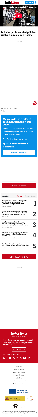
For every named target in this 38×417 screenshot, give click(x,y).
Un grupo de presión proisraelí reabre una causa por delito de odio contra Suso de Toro (15, 234)
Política (3, 111)
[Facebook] (7, 358)
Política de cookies (19, 384)
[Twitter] (14, 358)
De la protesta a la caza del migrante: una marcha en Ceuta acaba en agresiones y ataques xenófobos (14, 202)
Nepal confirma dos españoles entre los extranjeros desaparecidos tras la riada (15, 244)
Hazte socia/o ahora (19, 152)
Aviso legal (19, 378)
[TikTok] (29, 358)
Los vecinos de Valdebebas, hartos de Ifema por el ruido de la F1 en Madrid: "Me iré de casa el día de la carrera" (14, 213)
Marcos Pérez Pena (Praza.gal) (11, 238)
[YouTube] (24, 358)
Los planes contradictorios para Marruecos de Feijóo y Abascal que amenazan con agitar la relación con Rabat (14, 224)
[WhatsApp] (4, 358)
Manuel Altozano (7, 206)
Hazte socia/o (19, 349)
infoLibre (4, 248)
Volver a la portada (19, 257)
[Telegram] (17, 358)
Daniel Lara (5, 217)
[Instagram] (21, 358)
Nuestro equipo (19, 369)
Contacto (19, 366)
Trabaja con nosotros (19, 372)
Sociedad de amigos (19, 375)
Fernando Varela (7, 227)
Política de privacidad (19, 381)
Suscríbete (29, 2)
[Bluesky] (10, 358)
